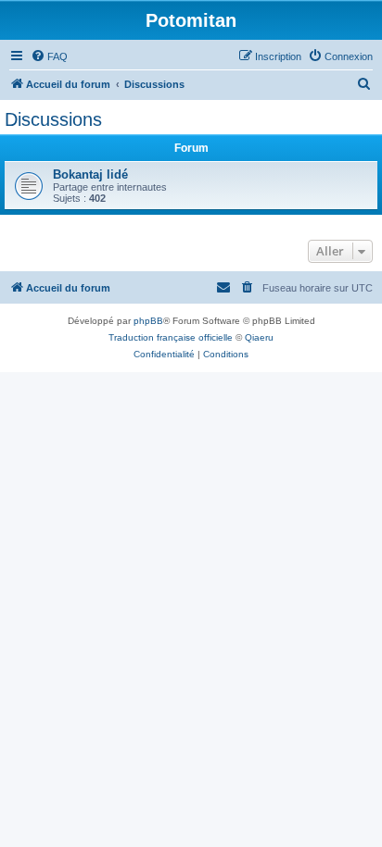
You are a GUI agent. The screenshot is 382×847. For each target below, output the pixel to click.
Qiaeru (259, 337)
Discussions (53, 119)
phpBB (148, 321)
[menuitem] (49, 56)
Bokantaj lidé (90, 174)
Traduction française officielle (170, 337)
